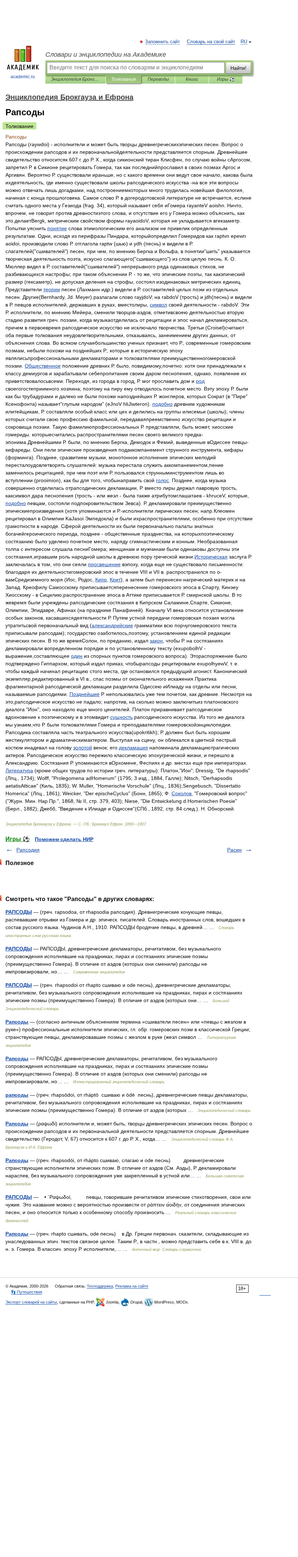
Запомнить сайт (163, 41)
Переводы (158, 79)
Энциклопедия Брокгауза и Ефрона (75, 79)
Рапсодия (28, 850)
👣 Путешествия (26, 1292)
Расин (234, 850)
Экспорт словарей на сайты (31, 1302)
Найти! (238, 68)
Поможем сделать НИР (64, 839)
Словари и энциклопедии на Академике (105, 54)
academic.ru (23, 76)
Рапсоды (16, 1022)
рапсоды (16, 1095)
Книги (192, 79)
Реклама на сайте (131, 1286)
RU (244, 41)
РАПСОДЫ (18, 912)
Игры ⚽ (226, 79)
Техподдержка (100, 1286)
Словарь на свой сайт (211, 41)
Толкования (123, 79)
